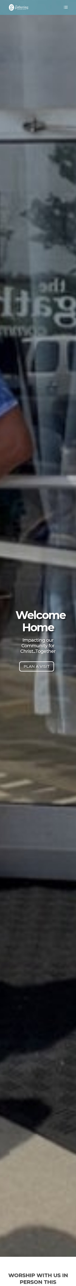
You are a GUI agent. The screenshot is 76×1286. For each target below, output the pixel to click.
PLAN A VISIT (37, 666)
